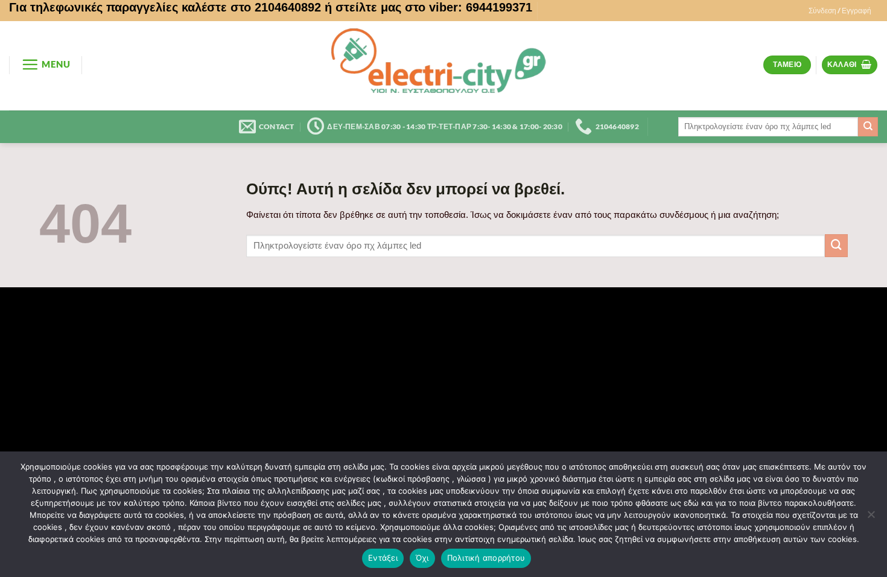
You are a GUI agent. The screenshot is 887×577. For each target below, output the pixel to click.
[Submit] (868, 126)
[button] (840, 11)
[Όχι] (870, 518)
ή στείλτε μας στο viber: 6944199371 (428, 7)
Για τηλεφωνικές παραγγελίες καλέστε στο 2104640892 (165, 7)
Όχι (422, 558)
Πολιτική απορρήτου (486, 558)
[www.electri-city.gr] (443, 65)
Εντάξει (383, 558)
